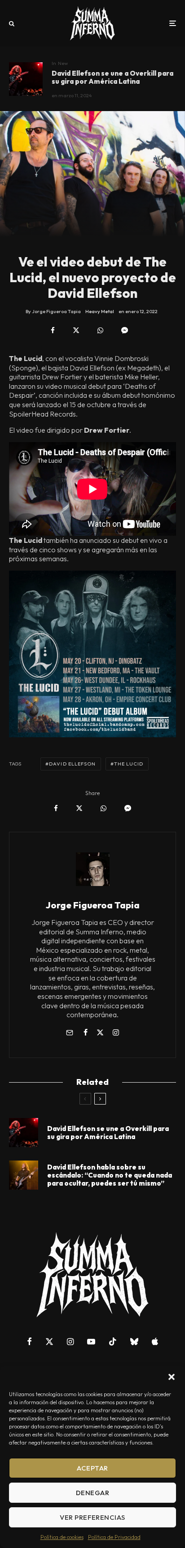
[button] (171, 1376)
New (63, 63)
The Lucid (129, 764)
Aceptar (92, 1468)
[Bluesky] (134, 1341)
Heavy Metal (99, 311)
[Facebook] (29, 1341)
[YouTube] (91, 1341)
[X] (49, 1341)
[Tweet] (76, 330)
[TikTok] (112, 1341)
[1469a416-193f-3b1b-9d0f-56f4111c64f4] (26, 79)
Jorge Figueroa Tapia (93, 905)
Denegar (92, 1492)
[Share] (53, 330)
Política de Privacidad (114, 1537)
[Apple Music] (155, 1341)
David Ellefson (72, 764)
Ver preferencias (92, 1517)
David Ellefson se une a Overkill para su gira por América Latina (112, 77)
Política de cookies (62, 1537)
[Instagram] (70, 1341)
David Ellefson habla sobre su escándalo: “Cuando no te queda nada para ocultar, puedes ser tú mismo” (109, 1175)
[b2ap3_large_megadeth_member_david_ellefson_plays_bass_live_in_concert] (23, 1175)
